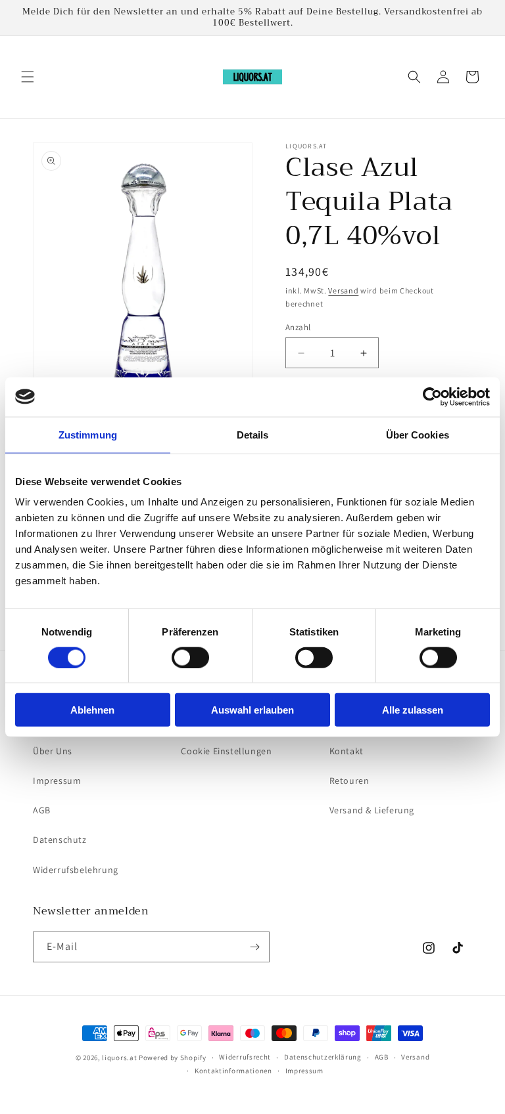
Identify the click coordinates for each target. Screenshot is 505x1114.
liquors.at (119, 1057)
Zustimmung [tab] (88, 434)
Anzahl (297, 327)
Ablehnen (92, 710)
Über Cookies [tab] (417, 434)
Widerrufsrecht (245, 1056)
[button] (27, 76)
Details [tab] (253, 434)
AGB (42, 810)
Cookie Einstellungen (226, 751)
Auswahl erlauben (252, 710)
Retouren (349, 780)
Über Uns (52, 751)
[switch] (190, 657)
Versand (343, 290)
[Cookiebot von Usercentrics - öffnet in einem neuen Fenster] (432, 396)
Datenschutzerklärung (323, 1056)
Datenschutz (60, 840)
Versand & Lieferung (371, 810)
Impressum (57, 780)
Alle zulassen (412, 710)
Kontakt (346, 751)
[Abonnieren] (254, 947)
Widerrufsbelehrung (75, 870)
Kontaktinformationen (233, 1070)
